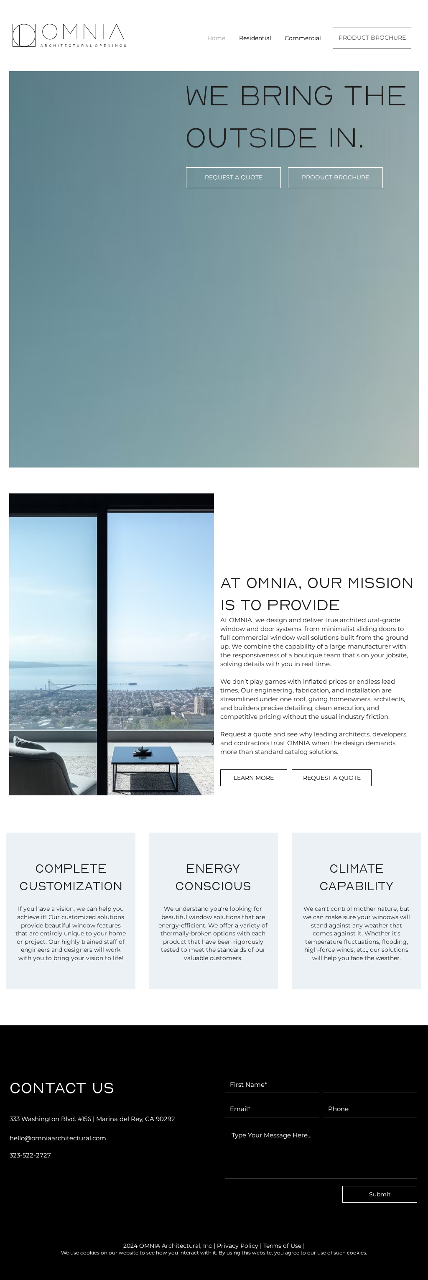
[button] (255, 38)
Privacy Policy (237, 1245)
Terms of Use (282, 1245)
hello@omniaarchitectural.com (58, 1138)
